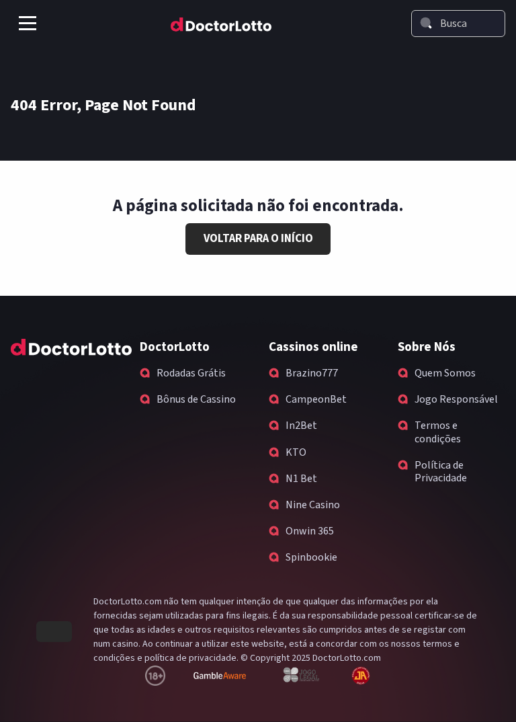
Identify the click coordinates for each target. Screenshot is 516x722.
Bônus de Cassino (196, 399)
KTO (296, 452)
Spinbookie (311, 557)
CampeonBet (316, 399)
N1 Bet (301, 478)
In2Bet (301, 425)
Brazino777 (312, 373)
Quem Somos (445, 373)
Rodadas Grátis (191, 373)
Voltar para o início (258, 239)
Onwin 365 (310, 531)
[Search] (426, 23)
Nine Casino (313, 504)
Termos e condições (438, 432)
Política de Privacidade (441, 471)
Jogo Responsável (456, 399)
